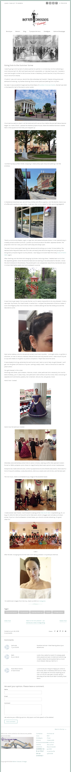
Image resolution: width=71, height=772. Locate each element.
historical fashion (11, 612)
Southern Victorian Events (47, 85)
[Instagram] (53, 3)
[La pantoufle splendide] (17, 748)
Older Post (7, 621)
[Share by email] (65, 631)
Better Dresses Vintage (19, 761)
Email (6, 696)
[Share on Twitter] (57, 631)
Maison (17, 31)
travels (48, 612)
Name (6, 689)
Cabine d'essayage (59, 31)
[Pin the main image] (60, 631)
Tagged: (6, 609)
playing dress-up (37, 612)
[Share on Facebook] (55, 631)
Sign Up (12, 3)
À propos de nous (35, 31)
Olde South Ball (45, 513)
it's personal (24, 612)
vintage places (58, 612)
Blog (24, 31)
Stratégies (47, 31)
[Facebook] (47, 3)
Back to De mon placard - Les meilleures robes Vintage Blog (35, 621)
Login (6, 3)
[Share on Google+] (63, 631)
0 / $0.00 (62, 3)
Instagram (42, 601)
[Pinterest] (56, 3)
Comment (7, 703)
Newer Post (63, 621)
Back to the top (60, 729)
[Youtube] (50, 3)
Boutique (9, 31)
